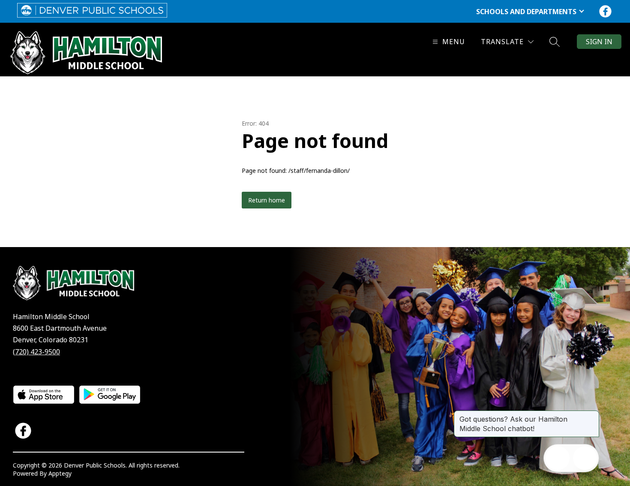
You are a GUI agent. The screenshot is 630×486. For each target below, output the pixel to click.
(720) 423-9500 (36, 351)
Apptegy (60, 473)
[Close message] (592, 414)
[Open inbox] (558, 458)
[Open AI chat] (585, 458)
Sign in (599, 41)
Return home (266, 200)
